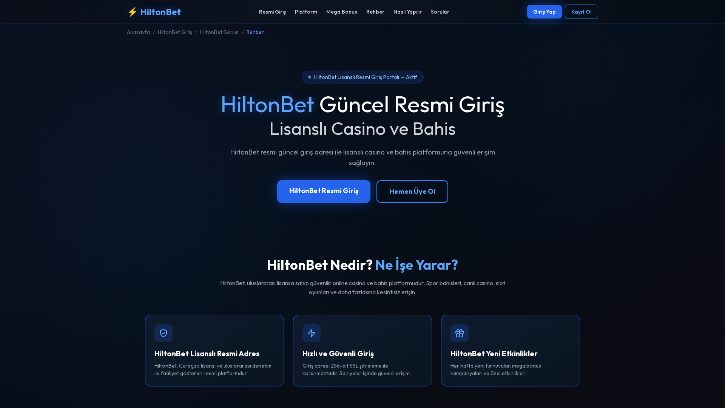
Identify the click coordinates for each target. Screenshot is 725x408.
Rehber (375, 11)
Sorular (440, 11)
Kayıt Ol (581, 11)
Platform (306, 11)
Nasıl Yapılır (407, 11)
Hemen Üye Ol (412, 191)
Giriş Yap (544, 11)
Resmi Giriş (272, 11)
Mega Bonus (341, 11)
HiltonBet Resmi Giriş (323, 190)
